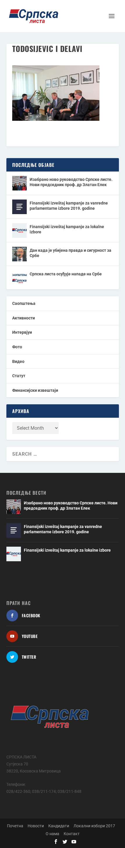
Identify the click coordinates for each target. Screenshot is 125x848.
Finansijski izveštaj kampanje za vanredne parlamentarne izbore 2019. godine (69, 206)
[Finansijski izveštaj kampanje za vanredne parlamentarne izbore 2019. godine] (19, 207)
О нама (52, 833)
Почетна (15, 825)
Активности (23, 318)
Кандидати (58, 825)
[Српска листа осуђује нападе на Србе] (19, 277)
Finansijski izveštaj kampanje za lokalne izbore (67, 229)
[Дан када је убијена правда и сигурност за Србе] (19, 254)
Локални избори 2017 (94, 825)
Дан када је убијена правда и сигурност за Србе (70, 253)
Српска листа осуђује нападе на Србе (66, 274)
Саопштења (23, 303)
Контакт (72, 833)
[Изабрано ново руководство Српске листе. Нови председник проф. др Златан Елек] (19, 183)
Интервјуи (22, 332)
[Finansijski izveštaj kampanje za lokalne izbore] (19, 230)
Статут (18, 375)
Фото (17, 347)
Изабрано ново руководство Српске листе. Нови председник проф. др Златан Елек (71, 182)
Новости (36, 825)
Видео (18, 361)
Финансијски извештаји (35, 390)
